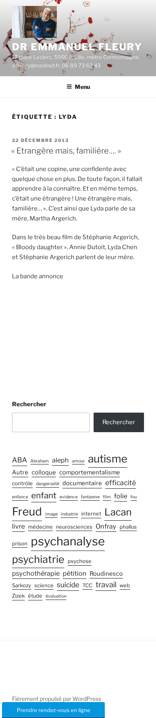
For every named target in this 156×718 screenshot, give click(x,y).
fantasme (90, 497)
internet (91, 514)
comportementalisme (89, 472)
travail (106, 584)
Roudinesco (106, 573)
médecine (40, 527)
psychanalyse (68, 541)
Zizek (18, 596)
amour (78, 461)
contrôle (22, 483)
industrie (69, 514)
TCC (87, 585)
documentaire (82, 483)
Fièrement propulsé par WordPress (56, 698)
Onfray (106, 526)
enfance (20, 497)
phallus (128, 527)
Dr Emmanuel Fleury (77, 47)
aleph (60, 460)
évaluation (56, 596)
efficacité (120, 482)
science (44, 585)
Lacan (118, 512)
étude (35, 596)
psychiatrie (38, 559)
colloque (44, 472)
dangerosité (47, 483)
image (51, 514)
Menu (82, 86)
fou (133, 497)
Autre (20, 472)
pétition (74, 573)
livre (18, 526)
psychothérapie (36, 573)
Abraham (39, 461)
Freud (27, 511)
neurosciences (74, 527)
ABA (19, 460)
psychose (80, 561)
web (125, 585)
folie (120, 496)
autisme (107, 458)
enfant (43, 495)
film (107, 497)
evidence (69, 497)
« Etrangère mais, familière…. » (66, 150)
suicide (68, 584)
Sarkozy (21, 585)
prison (20, 544)
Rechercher (29, 404)
